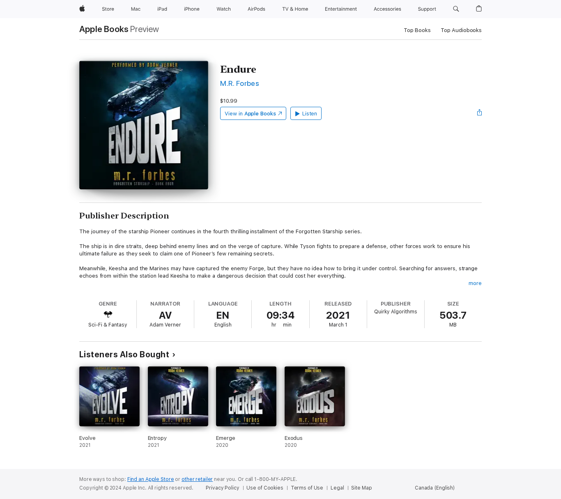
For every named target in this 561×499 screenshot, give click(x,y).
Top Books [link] (417, 30)
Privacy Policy (222, 488)
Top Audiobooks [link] (461, 30)
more (475, 283)
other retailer (197, 479)
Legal (337, 488)
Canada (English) (435, 488)
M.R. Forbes (239, 83)
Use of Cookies (264, 488)
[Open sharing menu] (479, 113)
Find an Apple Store (150, 479)
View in (250, 113)
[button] (456, 9)
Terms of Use (307, 488)
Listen (309, 113)
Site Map (361, 488)
